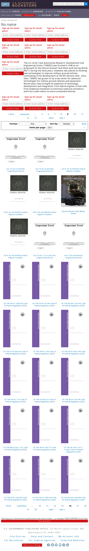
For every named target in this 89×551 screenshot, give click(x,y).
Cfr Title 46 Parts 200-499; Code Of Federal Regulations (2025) (73, 498)
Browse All (10, 11)
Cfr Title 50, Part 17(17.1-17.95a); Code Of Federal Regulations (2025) (73, 449)
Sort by (54, 123)
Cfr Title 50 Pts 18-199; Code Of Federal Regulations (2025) (44, 304)
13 (35, 117)
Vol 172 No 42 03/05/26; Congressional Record (44, 170)
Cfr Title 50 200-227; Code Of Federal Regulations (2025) (44, 400)
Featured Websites (73, 540)
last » (62, 117)
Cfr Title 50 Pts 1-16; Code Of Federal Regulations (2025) (15, 400)
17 (28, 509)
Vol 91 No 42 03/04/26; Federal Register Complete (73, 170)
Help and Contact (42, 536)
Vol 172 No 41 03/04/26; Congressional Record (15, 170)
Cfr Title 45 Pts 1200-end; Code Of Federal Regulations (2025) (44, 498)
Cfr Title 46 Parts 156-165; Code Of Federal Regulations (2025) (73, 304)
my (45, 15)
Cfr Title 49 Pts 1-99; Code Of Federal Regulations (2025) (44, 352)
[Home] (19, 5)
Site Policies (18, 536)
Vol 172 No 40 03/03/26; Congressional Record (73, 256)
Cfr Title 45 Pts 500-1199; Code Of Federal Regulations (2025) (73, 352)
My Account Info (68, 536)
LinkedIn (67, 545)
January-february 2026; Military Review (73, 212)
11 (82, 114)
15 (77, 505)
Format (14, 123)
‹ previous (24, 114)
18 (35, 509)
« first (11, 114)
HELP (56, 15)
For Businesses (14, 540)
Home (3, 20)
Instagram (56, 545)
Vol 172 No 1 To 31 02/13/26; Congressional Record (44, 256)
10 (74, 114)
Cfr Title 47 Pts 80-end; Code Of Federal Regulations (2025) (15, 352)
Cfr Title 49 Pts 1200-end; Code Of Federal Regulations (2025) (15, 304)
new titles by (17, 15)
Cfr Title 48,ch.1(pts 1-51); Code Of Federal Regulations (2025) (15, 448)
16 (85, 505)
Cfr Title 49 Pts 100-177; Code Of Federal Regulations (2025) (44, 448)
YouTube (60, 545)
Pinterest (63, 545)
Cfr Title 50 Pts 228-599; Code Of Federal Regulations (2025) (15, 498)
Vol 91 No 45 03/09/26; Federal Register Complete (15, 256)
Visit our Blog (32, 545)
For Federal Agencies (42, 540)
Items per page (37, 127)
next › (51, 117)
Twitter (52, 545)
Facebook (48, 545)
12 (28, 117)
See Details (44, 521)
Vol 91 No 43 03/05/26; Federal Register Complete (15, 213)
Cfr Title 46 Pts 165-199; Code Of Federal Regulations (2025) (73, 400)
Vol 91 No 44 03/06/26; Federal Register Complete (44, 213)
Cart (65, 15)
